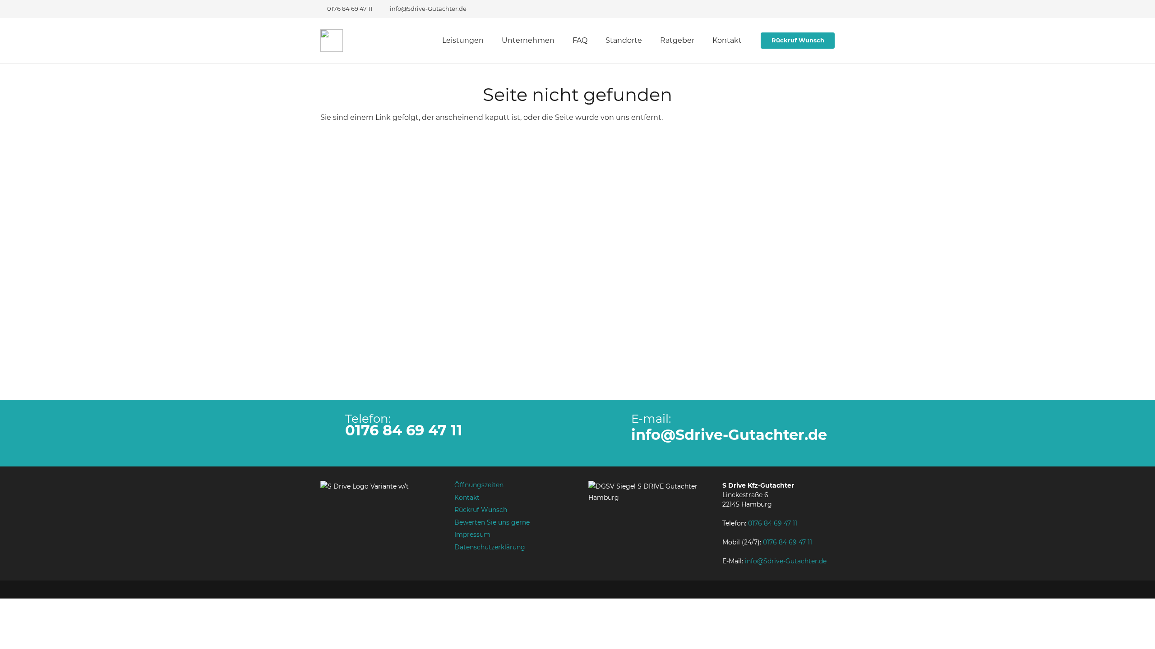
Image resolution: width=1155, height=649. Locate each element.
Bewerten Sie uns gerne (492, 522)
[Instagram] (826, 9)
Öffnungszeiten (479, 485)
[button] (489, 40)
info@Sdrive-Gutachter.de (729, 434)
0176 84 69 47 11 (403, 430)
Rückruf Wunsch (480, 510)
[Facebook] (810, 9)
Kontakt (467, 498)
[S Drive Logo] (331, 40)
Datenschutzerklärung (489, 547)
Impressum (472, 534)
